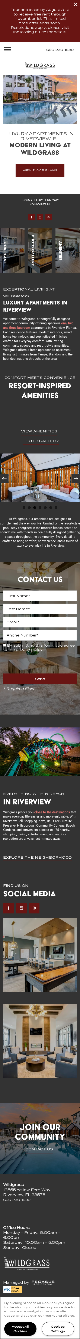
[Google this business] (40, 217)
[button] (76, 4)
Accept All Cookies (20, 1329)
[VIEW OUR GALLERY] (40, 250)
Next (75, 478)
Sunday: (11, 1247)
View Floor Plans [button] (40, 170)
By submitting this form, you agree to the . (39, 647)
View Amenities (39, 431)
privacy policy (29, 649)
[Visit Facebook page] (31, 217)
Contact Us (39, 1149)
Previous (4, 478)
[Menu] (7, 49)
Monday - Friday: (20, 1232)
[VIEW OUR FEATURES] (67, 250)
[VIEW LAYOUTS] (12, 250)
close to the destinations (52, 812)
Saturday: (13, 1242)
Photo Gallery (41, 441)
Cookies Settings (58, 1329)
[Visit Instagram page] (48, 217)
